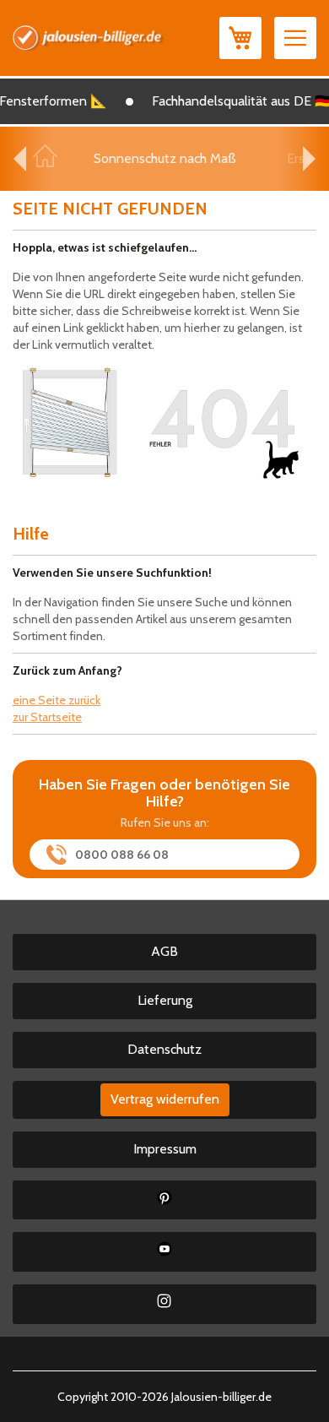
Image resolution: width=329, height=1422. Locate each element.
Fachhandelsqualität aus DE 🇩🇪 (236, 101)
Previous (20, 159)
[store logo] (88, 38)
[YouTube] (164, 1252)
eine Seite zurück (56, 700)
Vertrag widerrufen (165, 1099)
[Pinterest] (164, 1200)
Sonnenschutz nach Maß (165, 158)
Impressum (165, 1149)
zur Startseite (47, 717)
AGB (164, 951)
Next (309, 159)
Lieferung (165, 1000)
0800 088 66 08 (122, 854)
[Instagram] (164, 1304)
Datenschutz (164, 1049)
